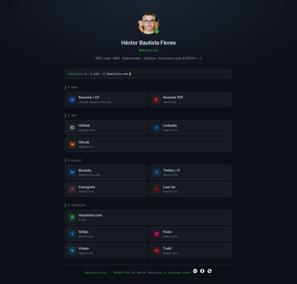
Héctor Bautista (149, 272)
